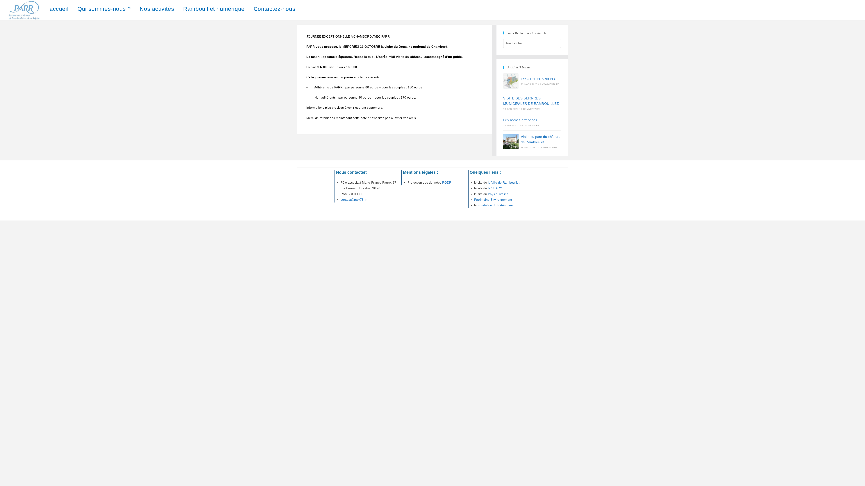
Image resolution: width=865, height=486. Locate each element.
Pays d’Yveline (497, 194)
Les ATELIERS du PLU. (539, 79)
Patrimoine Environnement (493, 199)
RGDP (446, 182)
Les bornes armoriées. (520, 120)
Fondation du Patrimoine (495, 205)
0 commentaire (550, 84)
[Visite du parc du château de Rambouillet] (511, 141)
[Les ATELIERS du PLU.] (511, 81)
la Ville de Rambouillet (503, 182)
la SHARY (495, 188)
